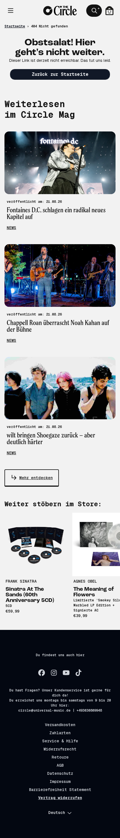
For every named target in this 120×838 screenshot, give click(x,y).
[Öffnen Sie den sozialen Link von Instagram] (54, 673)
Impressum (60, 781)
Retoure (60, 757)
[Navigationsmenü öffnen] (10, 10)
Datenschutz (60, 773)
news (11, 227)
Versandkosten (60, 724)
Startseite (14, 26)
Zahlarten (60, 733)
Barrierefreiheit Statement (60, 789)
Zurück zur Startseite (60, 74)
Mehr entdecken (36, 478)
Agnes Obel (85, 581)
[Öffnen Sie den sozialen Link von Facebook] (41, 673)
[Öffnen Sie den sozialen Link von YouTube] (66, 673)
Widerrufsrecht (60, 749)
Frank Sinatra (21, 581)
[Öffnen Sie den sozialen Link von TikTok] (78, 673)
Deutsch (56, 812)
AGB (60, 765)
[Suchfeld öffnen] (94, 11)
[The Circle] (60, 10)
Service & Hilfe (60, 741)
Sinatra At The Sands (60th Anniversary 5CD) (30, 595)
